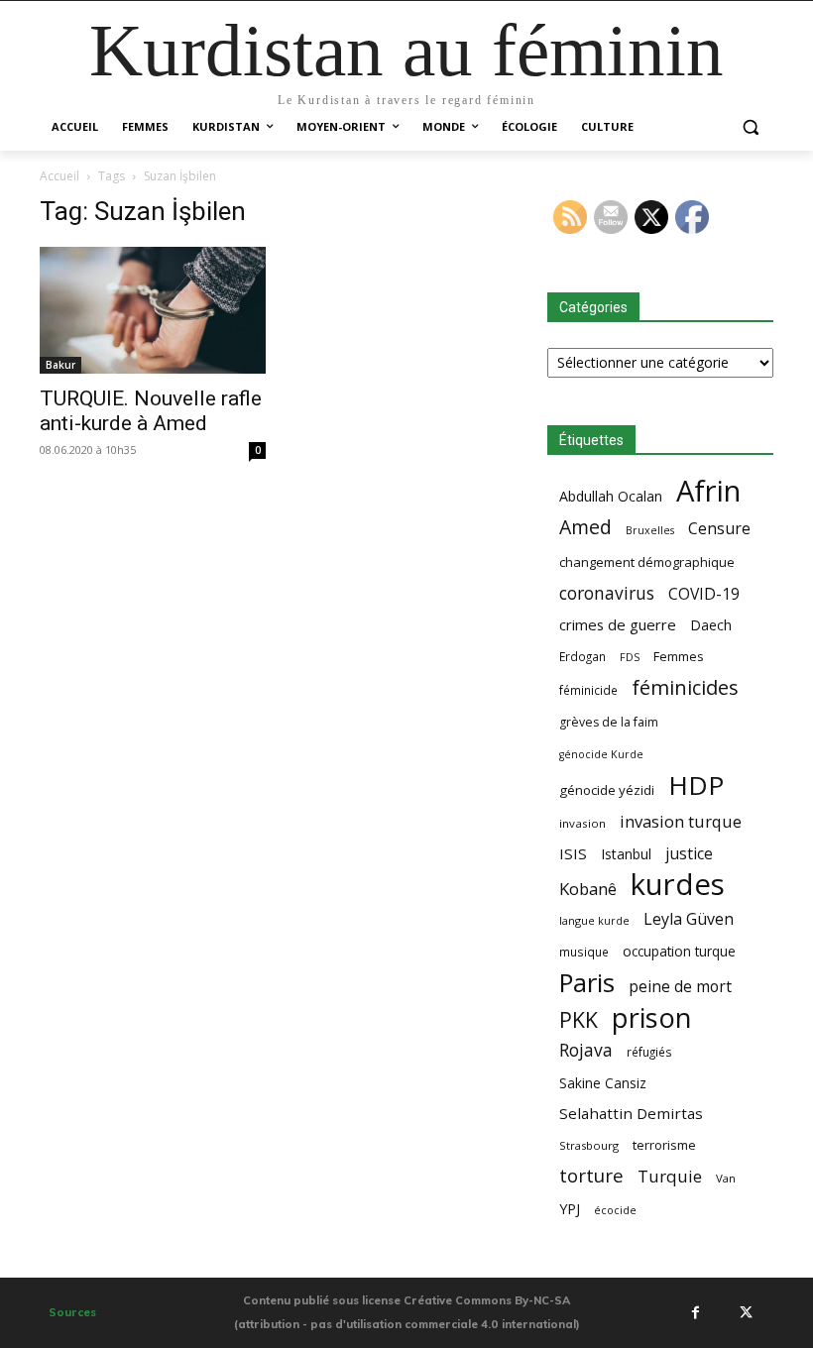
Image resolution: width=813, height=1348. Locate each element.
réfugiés (649, 1052)
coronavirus (606, 593)
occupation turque (679, 951)
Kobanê (588, 888)
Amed (585, 526)
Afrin (708, 491)
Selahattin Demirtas (631, 1113)
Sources (72, 1312)
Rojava (586, 1050)
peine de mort (680, 986)
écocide (615, 1209)
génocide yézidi (606, 790)
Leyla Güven (688, 919)
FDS (629, 656)
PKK (578, 1019)
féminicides (685, 687)
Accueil (59, 176)
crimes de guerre (617, 624)
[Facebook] (695, 1312)
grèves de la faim (608, 722)
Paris (587, 982)
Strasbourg (589, 1145)
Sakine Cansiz (602, 1082)
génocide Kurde (601, 754)
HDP (696, 785)
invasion (582, 823)
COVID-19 (704, 594)
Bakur (60, 365)
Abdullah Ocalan (610, 496)
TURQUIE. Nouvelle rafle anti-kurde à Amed (151, 411)
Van (726, 1178)
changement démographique (647, 562)
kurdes (678, 884)
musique (584, 951)
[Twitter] (745, 1312)
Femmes (678, 656)
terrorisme (664, 1145)
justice (689, 853)
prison (651, 1017)
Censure (719, 528)
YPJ (569, 1208)
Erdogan (582, 656)
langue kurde (594, 920)
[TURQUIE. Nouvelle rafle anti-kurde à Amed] (153, 310)
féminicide (588, 690)
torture (591, 1176)
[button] (750, 127)
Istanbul (626, 853)
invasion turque (681, 821)
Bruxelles (650, 530)
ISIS (573, 853)
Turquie (670, 1176)
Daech (711, 625)
